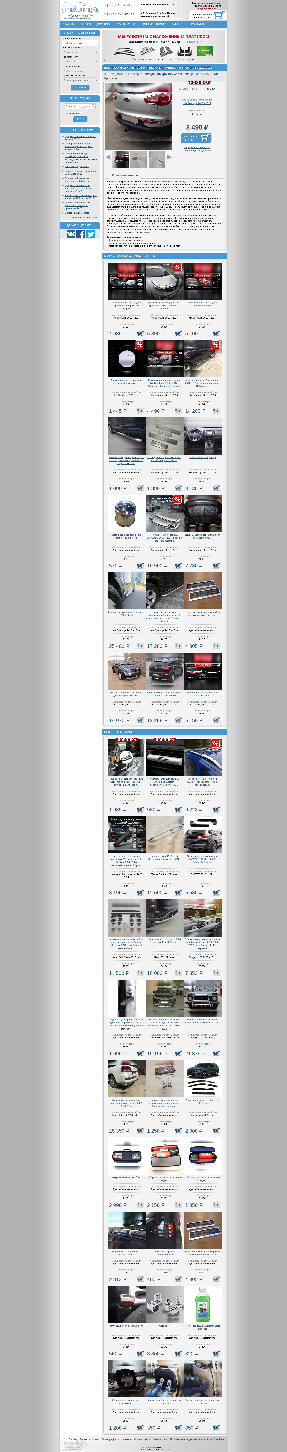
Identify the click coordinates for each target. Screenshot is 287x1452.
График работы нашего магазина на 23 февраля (78, 179)
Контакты (198, 24)
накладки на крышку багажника (166, 74)
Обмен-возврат (142, 1439)
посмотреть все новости (84, 217)
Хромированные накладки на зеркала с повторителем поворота (126, 305)
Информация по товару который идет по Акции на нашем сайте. (79, 146)
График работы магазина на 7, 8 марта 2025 (80, 172)
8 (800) (119, 5)
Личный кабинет (154, 24)
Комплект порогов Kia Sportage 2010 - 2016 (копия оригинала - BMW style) (202, 383)
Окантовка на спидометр (202, 457)
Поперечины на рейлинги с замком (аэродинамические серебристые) (202, 781)
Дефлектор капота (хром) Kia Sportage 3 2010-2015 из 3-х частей (164, 305)
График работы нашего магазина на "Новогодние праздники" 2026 (79, 188)
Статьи (95, 1439)
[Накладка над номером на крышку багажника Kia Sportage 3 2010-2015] (138, 149)
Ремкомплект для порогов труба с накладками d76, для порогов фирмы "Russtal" (126, 460)
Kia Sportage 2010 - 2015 (197, 103)
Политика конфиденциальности (187, 1439)
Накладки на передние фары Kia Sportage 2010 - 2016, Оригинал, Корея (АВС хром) (164, 383)
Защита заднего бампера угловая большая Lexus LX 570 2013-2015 (126, 1103)
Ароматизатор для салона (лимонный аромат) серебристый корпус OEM (164, 781)
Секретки (164, 1325)
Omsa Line (197, 114)
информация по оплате (197, 147)
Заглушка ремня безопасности (126, 1325)
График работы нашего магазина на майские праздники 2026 (77, 205)
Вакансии (179, 24)
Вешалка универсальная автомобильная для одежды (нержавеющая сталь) (164, 1103)
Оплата (86, 24)
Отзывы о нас (125, 24)
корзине (208, 14)
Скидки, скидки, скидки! (77, 212)
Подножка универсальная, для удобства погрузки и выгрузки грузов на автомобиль (126, 781)
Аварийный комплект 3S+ (126, 1177)
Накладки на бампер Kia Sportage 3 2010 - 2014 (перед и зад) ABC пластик (164, 537)
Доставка (103, 24)
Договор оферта (111, 1439)
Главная (69, 24)
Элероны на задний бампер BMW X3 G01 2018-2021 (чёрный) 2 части (202, 859)
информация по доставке (197, 150)
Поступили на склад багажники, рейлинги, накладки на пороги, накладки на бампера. (81, 157)
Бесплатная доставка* (77, 166)
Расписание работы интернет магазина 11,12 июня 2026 (81, 197)
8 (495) (119, 14)
